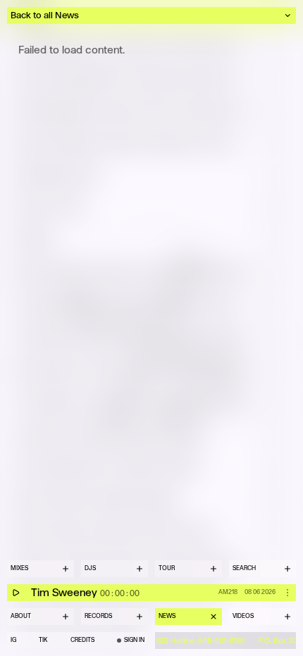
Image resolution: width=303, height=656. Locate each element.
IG (13, 640)
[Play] (15, 592)
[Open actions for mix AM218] (287, 592)
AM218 (227, 591)
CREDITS (82, 640)
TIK (43, 640)
